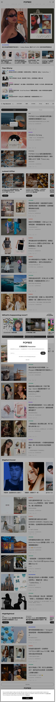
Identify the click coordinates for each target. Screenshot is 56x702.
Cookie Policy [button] (48, 693)
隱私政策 (33, 356)
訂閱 (43, 353)
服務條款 (30, 356)
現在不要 (27, 359)
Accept (27, 698)
